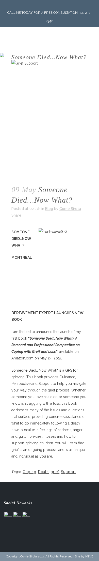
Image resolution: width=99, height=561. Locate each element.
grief (55, 472)
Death (43, 472)
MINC (89, 556)
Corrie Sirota (70, 209)
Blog (49, 209)
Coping (29, 472)
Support (68, 472)
